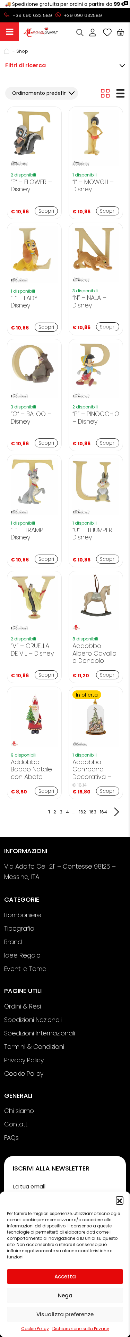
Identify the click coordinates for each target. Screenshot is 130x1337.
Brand (13, 942)
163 (92, 812)
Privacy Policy (24, 1060)
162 (82, 812)
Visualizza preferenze (65, 1314)
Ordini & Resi (22, 1006)
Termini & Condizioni (34, 1046)
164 (103, 812)
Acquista (9, 31)
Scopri (46, 210)
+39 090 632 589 (31, 15)
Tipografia (19, 928)
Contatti (16, 1124)
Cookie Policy (35, 1328)
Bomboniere (22, 915)
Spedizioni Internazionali (39, 1033)
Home (7, 51)
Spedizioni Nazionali (33, 1019)
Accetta (65, 1276)
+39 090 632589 (82, 15)
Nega (65, 1295)
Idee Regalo (22, 955)
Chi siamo (19, 1110)
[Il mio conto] (92, 32)
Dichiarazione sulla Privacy (80, 1328)
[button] (119, 1200)
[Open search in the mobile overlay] (80, 32)
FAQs (11, 1137)
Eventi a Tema (25, 968)
